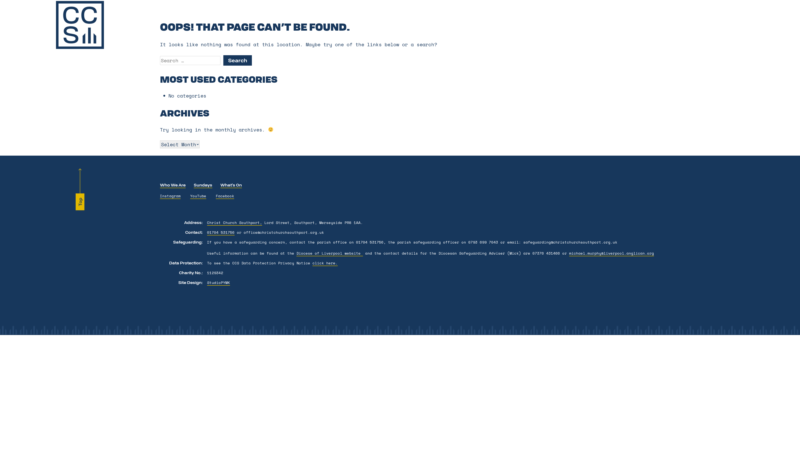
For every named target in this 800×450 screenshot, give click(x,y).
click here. (325, 263)
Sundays (203, 185)
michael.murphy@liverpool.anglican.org (611, 253)
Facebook (225, 196)
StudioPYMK (218, 282)
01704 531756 (221, 232)
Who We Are (173, 185)
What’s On (231, 185)
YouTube (198, 196)
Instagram (170, 196)
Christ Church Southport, (234, 222)
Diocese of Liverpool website (329, 253)
